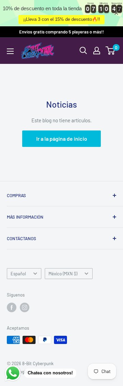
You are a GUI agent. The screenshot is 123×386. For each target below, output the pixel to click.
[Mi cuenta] (96, 50)
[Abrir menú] (10, 51)
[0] (110, 50)
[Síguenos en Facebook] (11, 307)
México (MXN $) (63, 273)
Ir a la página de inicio (61, 138)
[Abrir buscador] (83, 50)
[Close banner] (116, 13)
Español (18, 273)
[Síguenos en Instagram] (24, 307)
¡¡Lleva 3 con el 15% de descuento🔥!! (61, 19)
